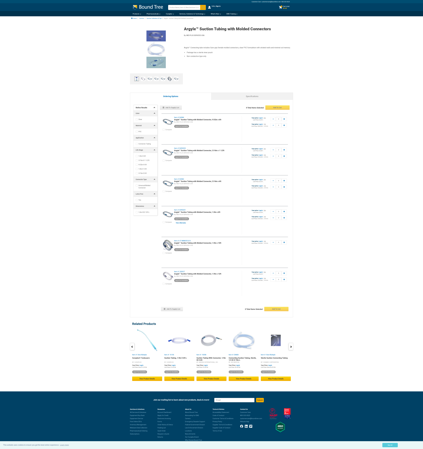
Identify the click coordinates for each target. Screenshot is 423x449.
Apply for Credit (163, 415)
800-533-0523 (245, 415)
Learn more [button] (64, 445)
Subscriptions (134, 434)
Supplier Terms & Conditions (222, 425)
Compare (168, 130)
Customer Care (245, 412)
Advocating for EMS (192, 415)
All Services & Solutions (138, 412)
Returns (160, 437)
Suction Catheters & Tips (154, 18)
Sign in (218, 6)
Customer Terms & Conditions (223, 418)
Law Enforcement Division (194, 428)
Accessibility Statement (221, 412)
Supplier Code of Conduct (221, 428)
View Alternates (181, 223)
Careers (188, 418)
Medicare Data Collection (138, 428)
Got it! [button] (390, 445)
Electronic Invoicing (164, 418)
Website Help (244, 421)
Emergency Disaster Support (195, 421)
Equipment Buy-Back (137, 415)
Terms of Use (217, 431)
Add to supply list (172, 108)
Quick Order (162, 431)
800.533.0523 (285, 2)
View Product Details (147, 379)
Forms (160, 421)
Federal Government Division (195, 425)
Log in (261, 118)
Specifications (252, 96)
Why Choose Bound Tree (193, 440)
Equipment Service (136, 418)
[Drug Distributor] (273, 413)
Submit (260, 400)
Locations (188, 431)
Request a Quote (163, 434)
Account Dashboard (164, 412)
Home (135, 18)
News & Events (190, 434)
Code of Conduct (218, 415)
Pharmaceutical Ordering (138, 431)
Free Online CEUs (136, 421)
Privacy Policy (217, 421)
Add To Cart (277, 108)
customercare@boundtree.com (271, 2)
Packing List (162, 428)
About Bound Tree (191, 412)
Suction (141, 18)
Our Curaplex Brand (192, 437)
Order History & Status (165, 425)
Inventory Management (138, 425)
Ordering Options (170, 96)
